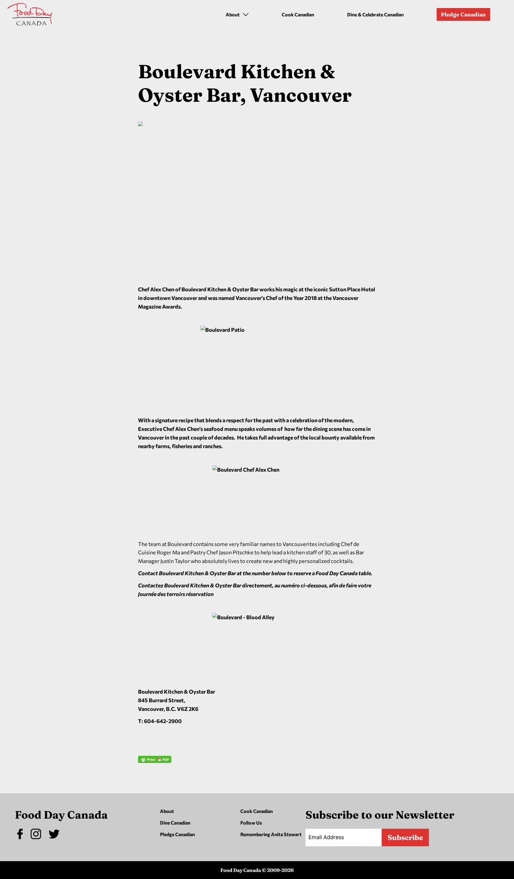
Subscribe (405, 837)
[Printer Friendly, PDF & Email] (154, 776)
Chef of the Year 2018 (291, 298)
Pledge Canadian (463, 14)
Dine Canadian (175, 822)
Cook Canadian (298, 14)
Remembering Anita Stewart (271, 834)
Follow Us (251, 822)
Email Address (326, 837)
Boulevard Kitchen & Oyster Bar (176, 691)
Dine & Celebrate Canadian (375, 14)
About (167, 811)
